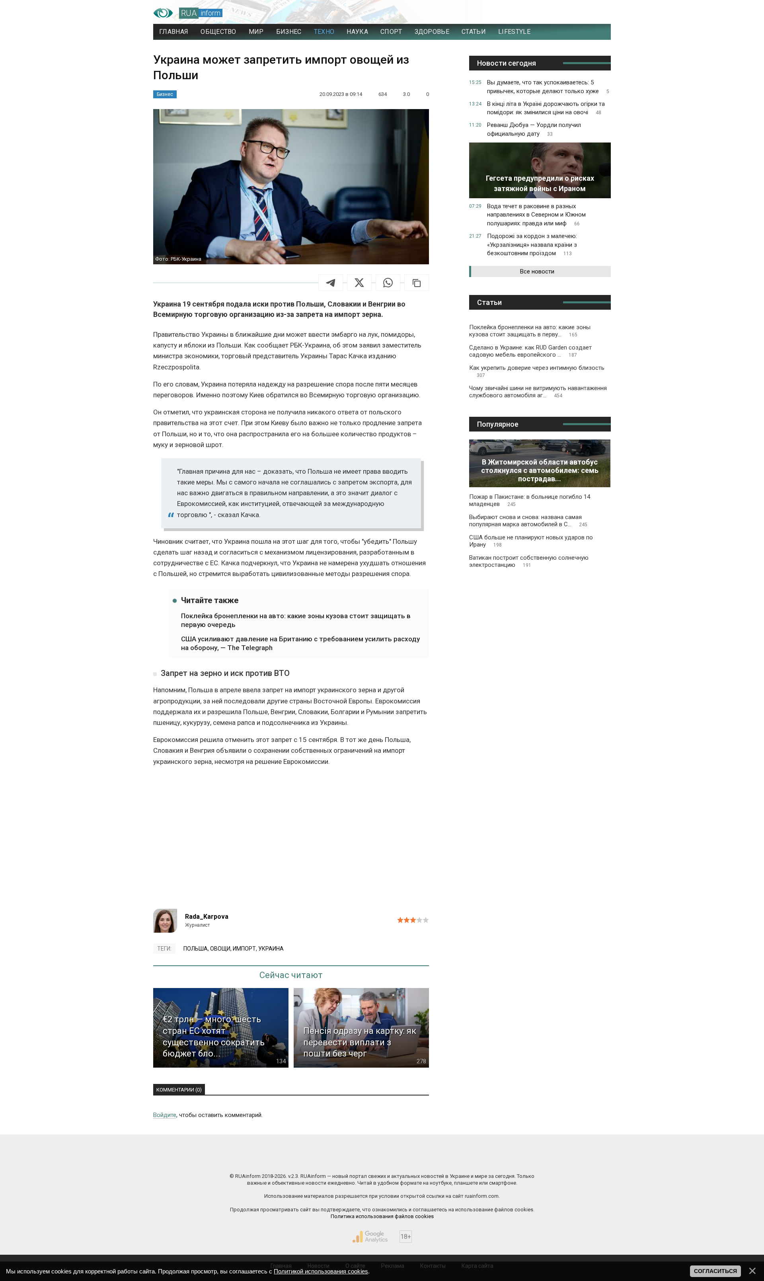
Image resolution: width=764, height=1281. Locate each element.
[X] (359, 282)
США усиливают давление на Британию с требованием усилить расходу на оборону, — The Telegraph (300, 643)
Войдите (164, 1115)
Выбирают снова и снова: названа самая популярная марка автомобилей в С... (528, 521)
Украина (271, 948)
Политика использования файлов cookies (382, 1216)
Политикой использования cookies (321, 1271)
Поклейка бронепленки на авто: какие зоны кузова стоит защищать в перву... (530, 331)
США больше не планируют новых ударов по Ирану (531, 541)
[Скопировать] (416, 282)
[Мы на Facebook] (302, 1159)
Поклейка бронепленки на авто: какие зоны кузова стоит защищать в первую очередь (296, 620)
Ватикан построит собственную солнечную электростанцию (529, 561)
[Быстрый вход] (597, 13)
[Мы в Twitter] (461, 1159)
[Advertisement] (291, 841)
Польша (195, 948)
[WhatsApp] (388, 282)
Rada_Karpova (206, 916)
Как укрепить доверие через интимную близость (536, 371)
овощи (220, 948)
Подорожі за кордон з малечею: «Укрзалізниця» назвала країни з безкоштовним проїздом (532, 244)
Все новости (537, 271)
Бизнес (165, 94)
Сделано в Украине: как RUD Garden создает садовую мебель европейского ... (530, 351)
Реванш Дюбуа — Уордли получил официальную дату (534, 129)
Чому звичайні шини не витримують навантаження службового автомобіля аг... (538, 392)
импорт (244, 948)
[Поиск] (569, 13)
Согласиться (715, 1271)
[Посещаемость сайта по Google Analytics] (370, 1237)
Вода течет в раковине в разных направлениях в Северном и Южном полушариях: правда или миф (536, 215)
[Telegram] (330, 282)
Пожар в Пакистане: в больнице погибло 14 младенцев (529, 500)
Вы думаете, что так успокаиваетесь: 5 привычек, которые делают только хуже (548, 87)
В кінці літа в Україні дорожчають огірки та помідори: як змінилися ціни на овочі (546, 108)
